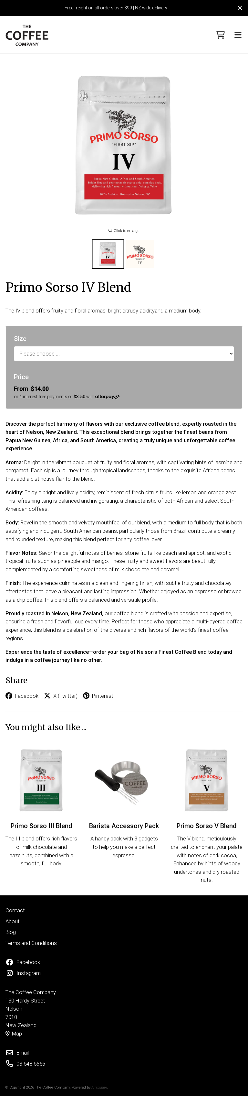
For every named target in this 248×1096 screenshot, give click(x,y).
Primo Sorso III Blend (41, 826)
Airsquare (99, 1087)
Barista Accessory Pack (124, 826)
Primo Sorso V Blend (207, 826)
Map (17, 1034)
